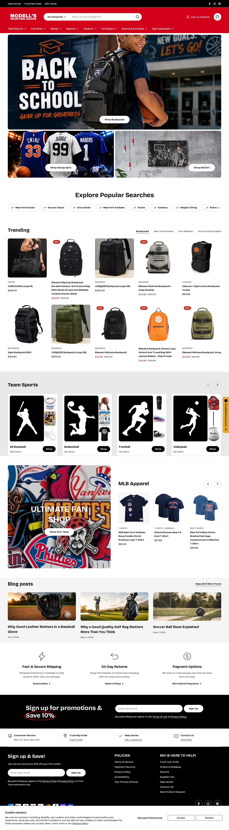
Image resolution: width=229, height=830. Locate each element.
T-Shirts (122, 528)
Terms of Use (160, 716)
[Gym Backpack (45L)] (27, 324)
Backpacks (13, 348)
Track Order (76, 739)
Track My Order (33, 3)
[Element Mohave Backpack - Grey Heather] (158, 257)
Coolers (186, 282)
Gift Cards (51, 3)
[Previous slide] (208, 385)
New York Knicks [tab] (163, 231)
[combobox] (93, 17)
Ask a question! (133, 739)
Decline (209, 817)
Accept (181, 817)
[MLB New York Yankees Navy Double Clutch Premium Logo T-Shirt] (134, 508)
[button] (226, 415)
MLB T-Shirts (197, 528)
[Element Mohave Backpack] (114, 324)
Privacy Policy (80, 823)
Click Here (186, 739)
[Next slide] (217, 385)
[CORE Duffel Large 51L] (27, 257)
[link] (50, 403)
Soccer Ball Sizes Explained (176, 627)
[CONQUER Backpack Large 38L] (114, 257)
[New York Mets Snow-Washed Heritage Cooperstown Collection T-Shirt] (205, 508)
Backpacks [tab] (142, 231)
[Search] (137, 17)
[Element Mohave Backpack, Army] (201, 324)
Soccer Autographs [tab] (209, 231)
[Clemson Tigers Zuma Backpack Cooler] (201, 257)
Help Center (14, 3)
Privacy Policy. (178, 716)
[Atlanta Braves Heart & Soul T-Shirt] (169, 508)
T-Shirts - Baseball (164, 528)
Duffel (11, 282)
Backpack (100, 282)
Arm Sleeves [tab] (185, 231)
